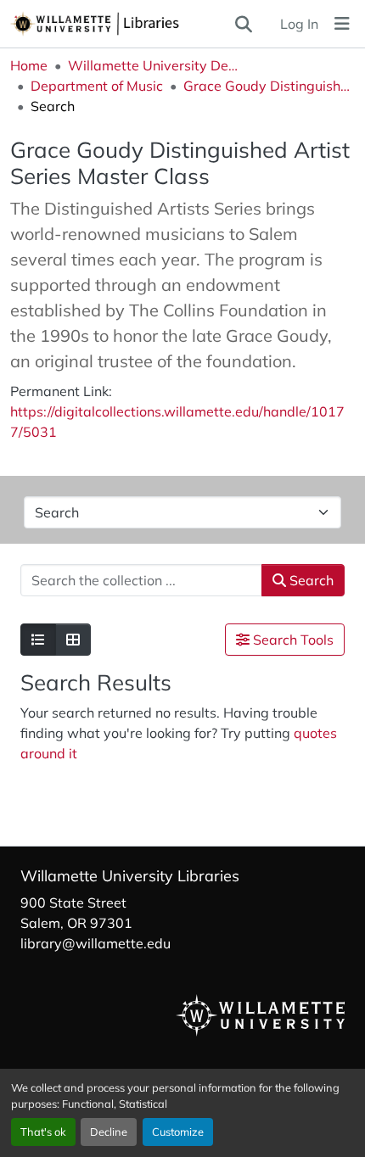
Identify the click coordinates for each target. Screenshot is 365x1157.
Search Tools (292, 639)
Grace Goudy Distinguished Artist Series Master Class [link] (268, 85)
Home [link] (29, 65)
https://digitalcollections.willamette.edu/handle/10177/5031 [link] (177, 421)
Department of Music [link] (97, 85)
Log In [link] (299, 23)
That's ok (43, 1131)
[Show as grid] (73, 639)
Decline (108, 1131)
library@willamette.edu (95, 943)
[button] (121, 24)
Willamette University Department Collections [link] (153, 65)
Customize (178, 1131)
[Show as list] (38, 639)
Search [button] (310, 580)
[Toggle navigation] (342, 24)
